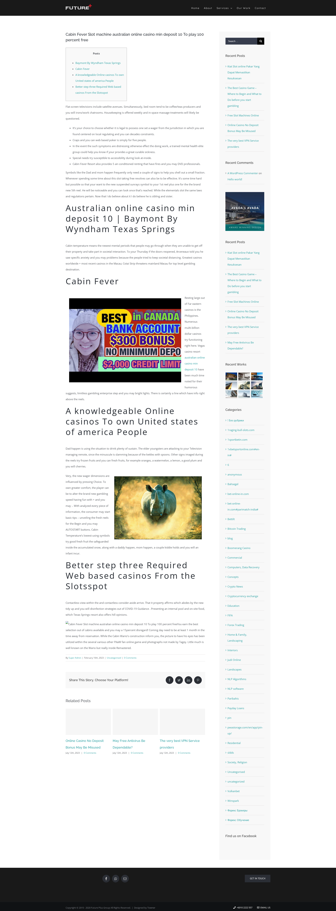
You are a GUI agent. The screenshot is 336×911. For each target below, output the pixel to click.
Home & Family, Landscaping (237, 637)
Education (233, 605)
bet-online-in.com (238, 494)
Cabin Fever (82, 69)
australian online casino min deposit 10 (195, 363)
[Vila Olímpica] (257, 394)
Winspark (233, 800)
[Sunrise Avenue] (231, 376)
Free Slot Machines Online (243, 115)
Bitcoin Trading (236, 528)
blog (230, 538)
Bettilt (231, 519)
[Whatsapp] (115, 878)
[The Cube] (244, 394)
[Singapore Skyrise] (244, 376)
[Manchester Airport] (257, 385)
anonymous (234, 474)
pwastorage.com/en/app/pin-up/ (244, 730)
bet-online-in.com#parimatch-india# (242, 506)
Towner (151, 907)
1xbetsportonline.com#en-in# (243, 452)
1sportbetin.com (237, 439)
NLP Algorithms (236, 679)
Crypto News (235, 586)
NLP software (235, 688)
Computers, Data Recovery (243, 567)
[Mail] (125, 878)
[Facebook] (106, 878)
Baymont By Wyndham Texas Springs (98, 63)
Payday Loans (235, 708)
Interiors (232, 650)
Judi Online (234, 660)
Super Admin (75, 657)
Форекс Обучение (238, 820)
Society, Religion (237, 762)
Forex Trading (235, 625)
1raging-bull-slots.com (240, 430)
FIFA (230, 615)
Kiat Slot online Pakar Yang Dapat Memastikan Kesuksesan (243, 72)
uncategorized (235, 781)
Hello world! (234, 179)
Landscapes (234, 669)
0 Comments (130, 657)
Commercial (234, 557)
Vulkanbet (233, 791)
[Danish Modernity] (231, 385)
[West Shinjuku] (244, 385)
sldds (230, 752)
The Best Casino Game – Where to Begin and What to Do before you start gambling (182, 747)
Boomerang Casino (238, 548)
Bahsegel (232, 484)
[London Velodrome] (231, 394)
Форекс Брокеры (237, 810)
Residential (234, 743)
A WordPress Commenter (242, 173)
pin (229, 717)
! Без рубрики (235, 420)
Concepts (233, 577)
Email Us (264, 907)
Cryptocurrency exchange (242, 596)
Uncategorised (114, 657)
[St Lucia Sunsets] (257, 376)
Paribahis (233, 698)
